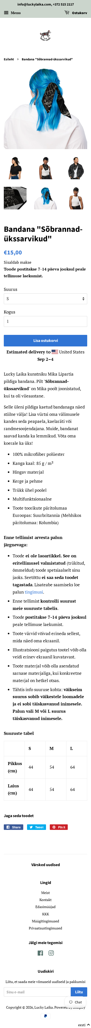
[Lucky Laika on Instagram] (51, 954)
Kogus (9, 312)
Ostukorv (79, 13)
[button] (84, 1025)
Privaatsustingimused (45, 928)
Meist (45, 892)
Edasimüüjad (45, 906)
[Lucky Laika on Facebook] (40, 954)
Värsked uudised (45, 865)
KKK (45, 914)
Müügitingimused (45, 921)
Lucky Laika (43, 1007)
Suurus (10, 289)
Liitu (79, 992)
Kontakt (45, 899)
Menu (15, 12)
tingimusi (34, 592)
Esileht (9, 59)
